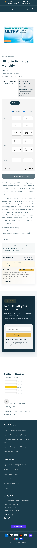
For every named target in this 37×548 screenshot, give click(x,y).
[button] (4, 9)
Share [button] (6, 239)
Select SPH (15, 132)
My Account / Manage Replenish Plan (17, 465)
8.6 (14, 118)
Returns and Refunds (11, 483)
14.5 (15, 125)
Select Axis (15, 149)
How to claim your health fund (15, 447)
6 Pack (14, 103)
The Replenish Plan (11, 452)
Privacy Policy (9, 479)
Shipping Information (12, 469)
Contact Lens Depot (21, 542)
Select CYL (15, 141)
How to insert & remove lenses (15, 430)
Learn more (7, 281)
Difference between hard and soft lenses (16, 441)
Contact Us (8, 488)
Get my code (18, 335)
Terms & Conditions (11, 474)
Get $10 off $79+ (28, 259)
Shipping (4, 73)
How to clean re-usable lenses (15, 435)
